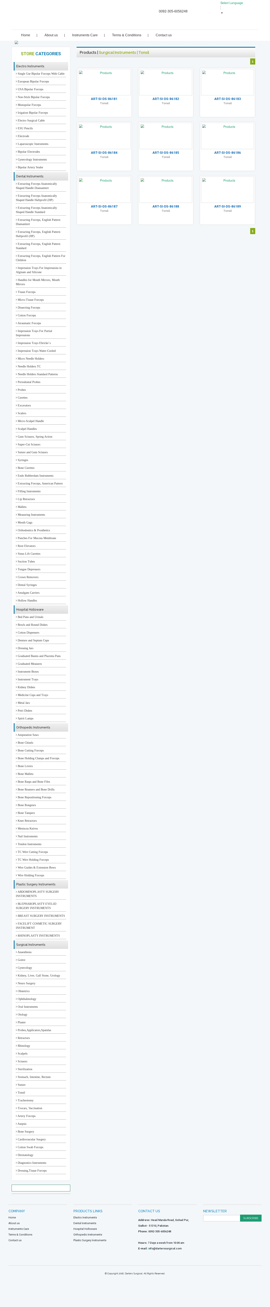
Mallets (21, 507)
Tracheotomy (25, 1100)
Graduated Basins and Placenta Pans (39, 656)
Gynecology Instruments (32, 159)
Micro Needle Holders (30, 358)
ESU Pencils (25, 128)
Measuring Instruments (31, 514)
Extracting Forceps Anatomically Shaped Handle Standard (36, 210)
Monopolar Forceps (29, 105)
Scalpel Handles (27, 428)
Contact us (164, 35)
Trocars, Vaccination (29, 1108)
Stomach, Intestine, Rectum (34, 1077)
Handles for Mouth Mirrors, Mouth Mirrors (38, 282)
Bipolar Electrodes (28, 151)
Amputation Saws (28, 734)
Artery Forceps (26, 1116)
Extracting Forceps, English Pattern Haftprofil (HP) (38, 234)
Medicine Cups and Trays (32, 695)
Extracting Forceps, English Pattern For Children (40, 258)
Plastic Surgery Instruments (35, 884)
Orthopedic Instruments (33, 727)
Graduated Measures (29, 663)
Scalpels (22, 1053)
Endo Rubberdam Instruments (35, 475)
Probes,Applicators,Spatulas (34, 1030)
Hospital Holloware (30, 609)
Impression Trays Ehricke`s (34, 343)
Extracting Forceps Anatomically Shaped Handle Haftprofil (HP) (36, 198)
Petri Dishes (24, 710)
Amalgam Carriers (28, 592)
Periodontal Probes (28, 382)
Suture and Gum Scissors (32, 452)
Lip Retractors (26, 499)
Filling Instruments (28, 491)
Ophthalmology (26, 999)
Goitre (21, 960)
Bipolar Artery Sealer (30, 167)
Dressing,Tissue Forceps (32, 1170)
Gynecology (24, 967)
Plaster (21, 1022)
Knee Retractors (27, 820)
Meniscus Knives (27, 828)
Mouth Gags (24, 522)
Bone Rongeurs (26, 805)
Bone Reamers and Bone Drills (35, 789)
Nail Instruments (27, 836)
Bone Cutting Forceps (30, 750)
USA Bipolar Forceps (30, 89)
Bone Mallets (25, 774)
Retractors (23, 1038)
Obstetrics (23, 991)
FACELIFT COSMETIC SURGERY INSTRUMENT (39, 925)
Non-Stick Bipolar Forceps (33, 97)
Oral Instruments (27, 1006)
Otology (22, 1014)
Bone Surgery (25, 1131)
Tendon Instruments (29, 844)
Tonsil (21, 1092)
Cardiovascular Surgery (31, 1139)
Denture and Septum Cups (33, 640)
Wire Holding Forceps (30, 875)
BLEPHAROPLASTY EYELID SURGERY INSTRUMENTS (36, 906)
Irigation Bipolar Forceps (32, 112)
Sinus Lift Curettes (28, 553)
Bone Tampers (26, 813)
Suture (21, 1084)
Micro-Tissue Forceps (30, 299)
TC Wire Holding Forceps (33, 859)
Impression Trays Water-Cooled (36, 350)
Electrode (23, 136)
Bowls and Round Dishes (32, 624)
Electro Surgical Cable (31, 120)
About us (51, 35)
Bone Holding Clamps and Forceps (38, 758)
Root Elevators (26, 546)
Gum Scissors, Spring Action (34, 436)
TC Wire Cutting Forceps (32, 852)
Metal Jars (23, 702)
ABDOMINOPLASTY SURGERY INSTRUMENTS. (37, 894)
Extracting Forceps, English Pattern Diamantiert (38, 222)
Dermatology (25, 1155)
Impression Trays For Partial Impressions (34, 333)
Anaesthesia (24, 952)
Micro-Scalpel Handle (30, 421)
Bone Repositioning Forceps (34, 797)
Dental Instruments (29, 176)
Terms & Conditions (126, 35)
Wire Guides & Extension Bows (36, 867)
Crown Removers (27, 577)
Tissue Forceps (26, 292)
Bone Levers (25, 766)
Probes (21, 389)
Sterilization (24, 1069)
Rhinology (23, 1045)
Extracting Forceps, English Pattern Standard (38, 246)
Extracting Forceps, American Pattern (40, 483)
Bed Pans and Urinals (30, 617)
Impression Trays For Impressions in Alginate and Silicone (39, 270)
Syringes (22, 460)
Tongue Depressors (28, 569)
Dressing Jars (25, 648)
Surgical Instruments (30, 944)
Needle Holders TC (29, 366)
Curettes (22, 397)
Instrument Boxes (28, 671)
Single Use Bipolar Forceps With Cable (41, 73)
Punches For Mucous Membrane (36, 538)
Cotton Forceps (26, 315)
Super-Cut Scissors (28, 444)
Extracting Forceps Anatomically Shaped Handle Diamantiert (36, 186)
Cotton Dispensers (28, 632)
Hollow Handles (27, 600)
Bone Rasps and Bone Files (33, 781)
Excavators (24, 405)
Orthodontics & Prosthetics (33, 530)
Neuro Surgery (26, 983)
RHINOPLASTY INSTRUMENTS (38, 935)
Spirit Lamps (25, 718)
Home (25, 35)
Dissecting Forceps (28, 307)
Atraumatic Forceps (29, 323)
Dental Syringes (27, 585)
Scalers (21, 413)
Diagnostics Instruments (31, 1162)
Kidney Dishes (26, 687)
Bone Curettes (25, 467)
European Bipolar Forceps (33, 81)
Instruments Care (85, 35)
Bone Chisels (25, 742)
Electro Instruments (30, 66)
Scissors (22, 1061)
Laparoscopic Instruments (32, 144)
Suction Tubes (26, 561)
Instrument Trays (27, 679)
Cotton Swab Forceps (30, 1147)
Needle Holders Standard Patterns (37, 374)
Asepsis (21, 1123)
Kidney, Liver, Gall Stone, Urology (38, 975)
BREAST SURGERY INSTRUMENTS (41, 915)
